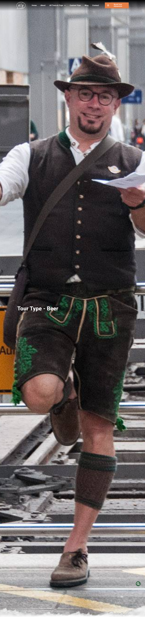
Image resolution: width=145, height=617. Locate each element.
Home (34, 5)
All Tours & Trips (56, 5)
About (43, 5)
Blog (86, 5)
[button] (138, 583)
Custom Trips (75, 5)
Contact (95, 5)
